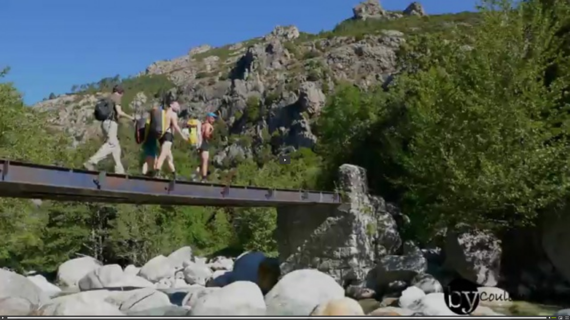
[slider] (276, 318)
